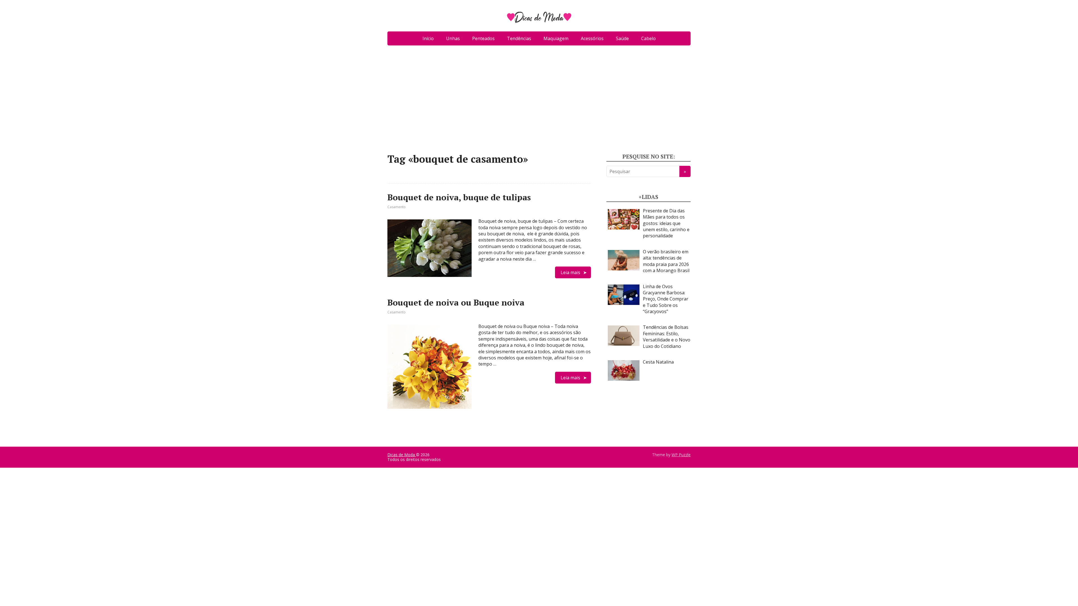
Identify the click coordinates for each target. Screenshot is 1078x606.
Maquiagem (555, 38)
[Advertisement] (539, 101)
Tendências (519, 38)
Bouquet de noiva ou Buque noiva (455, 302)
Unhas (453, 38)
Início (428, 38)
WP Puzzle (681, 454)
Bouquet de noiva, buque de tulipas (459, 197)
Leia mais (570, 272)
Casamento (396, 207)
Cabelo (648, 38)
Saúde (622, 38)
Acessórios (592, 38)
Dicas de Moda (401, 454)
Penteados (483, 38)
